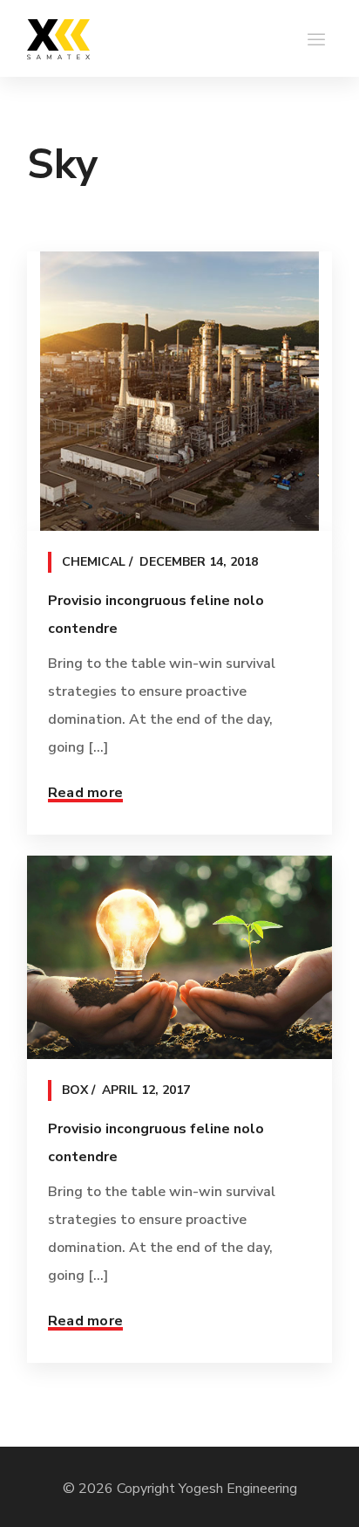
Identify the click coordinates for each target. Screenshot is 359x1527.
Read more (85, 792)
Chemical (93, 562)
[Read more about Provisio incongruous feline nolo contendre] (179, 391)
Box (75, 1090)
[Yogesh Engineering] (58, 38)
